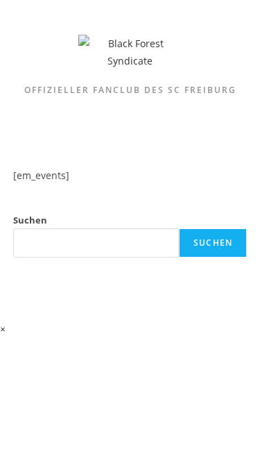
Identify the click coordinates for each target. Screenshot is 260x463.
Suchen (30, 220)
